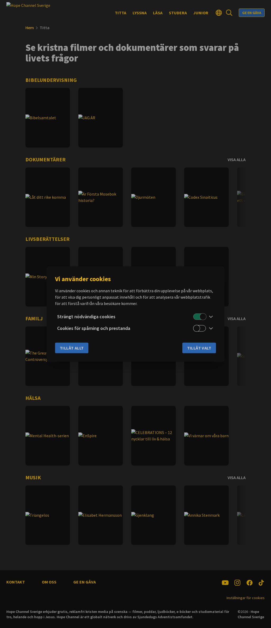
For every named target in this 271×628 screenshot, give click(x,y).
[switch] (199, 316)
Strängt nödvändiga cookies (86, 316)
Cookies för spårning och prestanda (93, 328)
